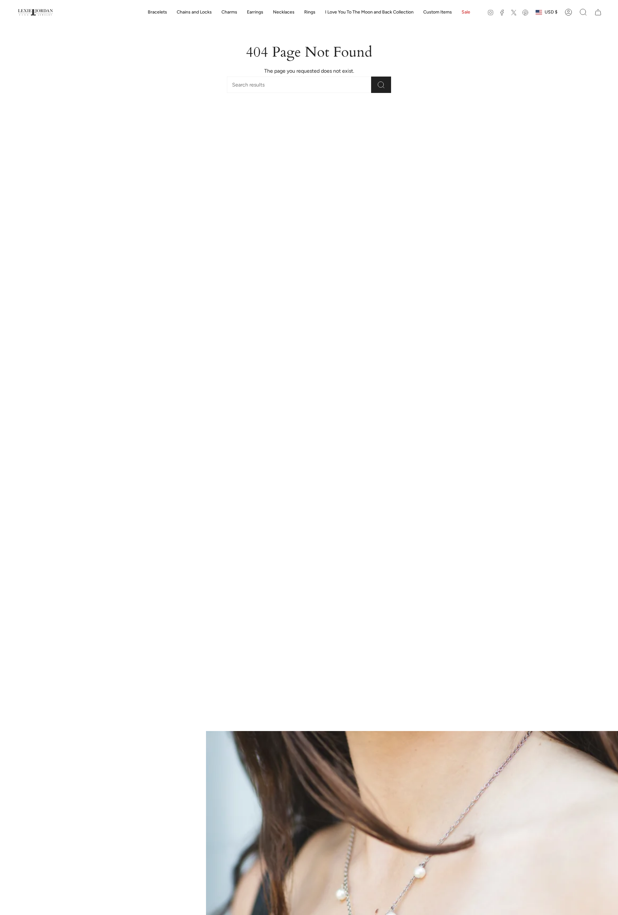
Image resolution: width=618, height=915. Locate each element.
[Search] (381, 85)
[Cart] (598, 12)
